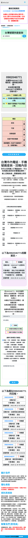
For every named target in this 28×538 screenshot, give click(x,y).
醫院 (6, 349)
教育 (23, 342)
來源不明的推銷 (19, 356)
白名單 (11, 349)
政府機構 (22, 347)
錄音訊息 (20, 351)
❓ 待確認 (14, 325)
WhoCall (5, 2)
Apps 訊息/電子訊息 (9, 354)
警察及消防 (16, 347)
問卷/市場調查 (9, 356)
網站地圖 (21, 536)
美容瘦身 (12, 342)
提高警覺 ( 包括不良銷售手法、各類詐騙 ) (14, 358)
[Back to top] (25, 531)
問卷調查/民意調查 (11, 351)
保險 (8, 344)
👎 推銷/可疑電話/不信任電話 (14, 332)
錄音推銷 (14, 360)
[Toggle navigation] (25, 2)
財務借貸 (13, 340)
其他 (4, 340)
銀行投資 (6, 342)
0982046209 (9, 397)
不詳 (8, 340)
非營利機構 (13, 344)
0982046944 (9, 421)
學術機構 (20, 344)
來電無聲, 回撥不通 (20, 354)
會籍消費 (18, 342)
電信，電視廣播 (21, 340)
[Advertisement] (14, 57)
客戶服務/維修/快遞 (19, 349)
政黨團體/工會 (8, 347)
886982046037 (9, 456)
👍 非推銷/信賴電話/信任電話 (14, 328)
